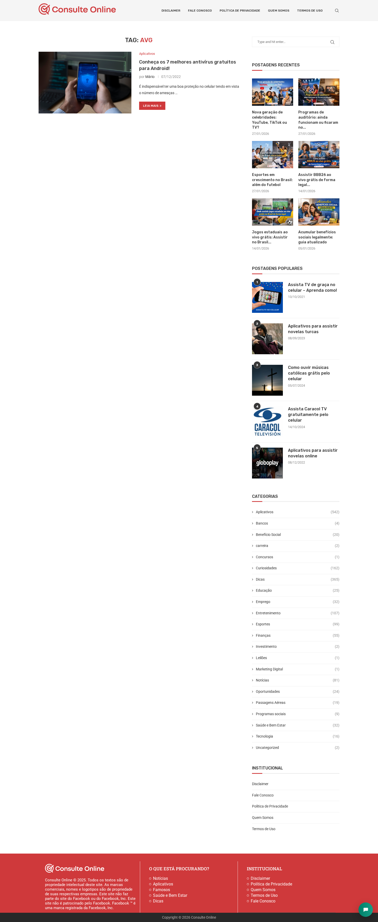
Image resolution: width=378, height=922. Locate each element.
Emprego (297, 602)
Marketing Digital (297, 669)
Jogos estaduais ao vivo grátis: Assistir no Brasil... (270, 237)
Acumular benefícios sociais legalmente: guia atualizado (317, 237)
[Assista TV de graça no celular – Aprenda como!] (267, 297)
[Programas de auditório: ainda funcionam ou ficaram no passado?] (318, 92)
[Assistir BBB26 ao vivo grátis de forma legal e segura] (318, 155)
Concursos (297, 557)
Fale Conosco (200, 10)
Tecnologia (297, 736)
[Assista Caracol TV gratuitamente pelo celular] (267, 421)
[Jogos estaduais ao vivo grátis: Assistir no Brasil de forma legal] (272, 212)
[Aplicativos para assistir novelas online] (267, 463)
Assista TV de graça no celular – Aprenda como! (312, 287)
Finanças (297, 635)
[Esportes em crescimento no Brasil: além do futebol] (272, 155)
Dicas (297, 579)
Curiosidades (297, 568)
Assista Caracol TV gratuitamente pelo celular (308, 414)
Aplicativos (297, 512)
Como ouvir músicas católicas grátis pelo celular (309, 373)
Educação (297, 590)
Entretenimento (297, 613)
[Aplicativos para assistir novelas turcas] (267, 338)
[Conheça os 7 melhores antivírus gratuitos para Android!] (85, 82)
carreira (297, 546)
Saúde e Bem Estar (297, 725)
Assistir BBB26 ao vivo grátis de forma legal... (316, 180)
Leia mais (150, 106)
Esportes (297, 624)
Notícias (297, 680)
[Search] (336, 10)
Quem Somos (278, 10)
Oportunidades (297, 691)
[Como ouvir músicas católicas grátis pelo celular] (267, 380)
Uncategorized (297, 748)
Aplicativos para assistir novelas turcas (313, 329)
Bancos (297, 523)
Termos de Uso (310, 10)
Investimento (297, 646)
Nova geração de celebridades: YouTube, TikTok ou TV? (269, 120)
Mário (150, 77)
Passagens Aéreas (297, 703)
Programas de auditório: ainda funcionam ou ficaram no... (318, 120)
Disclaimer (170, 10)
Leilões (297, 658)
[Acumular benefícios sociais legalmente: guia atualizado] (318, 212)
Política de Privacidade (240, 10)
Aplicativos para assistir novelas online (313, 453)
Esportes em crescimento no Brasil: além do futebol (272, 180)
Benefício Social (297, 535)
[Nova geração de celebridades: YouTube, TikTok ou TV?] (272, 92)
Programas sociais (297, 714)
